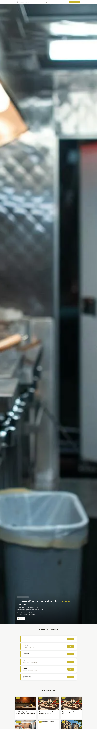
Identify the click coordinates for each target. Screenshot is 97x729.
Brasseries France (23, 2)
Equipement (47, 2)
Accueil (34, 2)
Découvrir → (20, 618)
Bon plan (41, 2)
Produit (56, 2)
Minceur (52, 2)
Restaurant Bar (61, 2)
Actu (38, 2)
